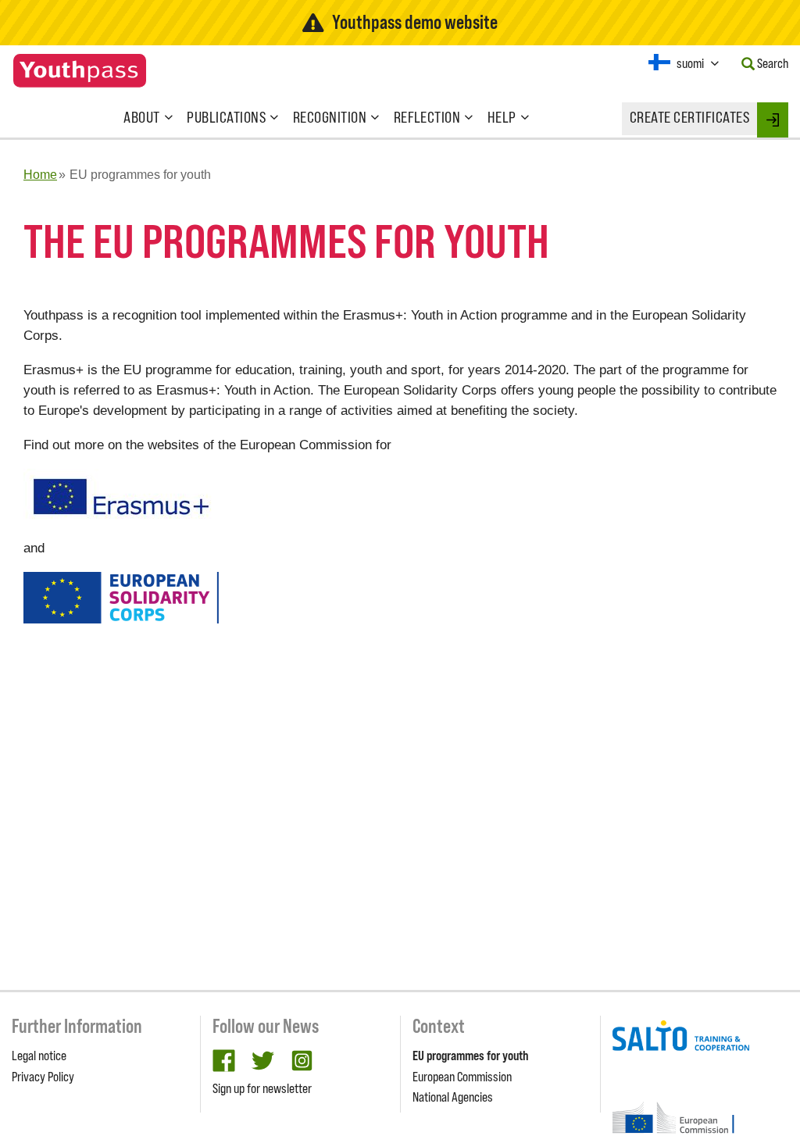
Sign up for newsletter (262, 1088)
